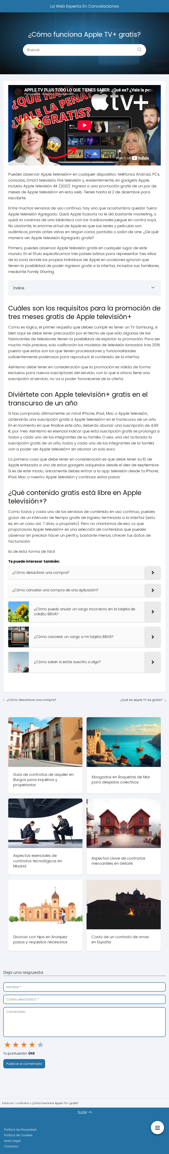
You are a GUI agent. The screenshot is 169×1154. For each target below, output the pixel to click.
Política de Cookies (18, 1135)
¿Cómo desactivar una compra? (31, 700)
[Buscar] (138, 48)
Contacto (11, 1146)
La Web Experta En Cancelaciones (84, 6)
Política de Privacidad (20, 1130)
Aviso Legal (12, 1141)
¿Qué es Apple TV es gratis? (141, 700)
